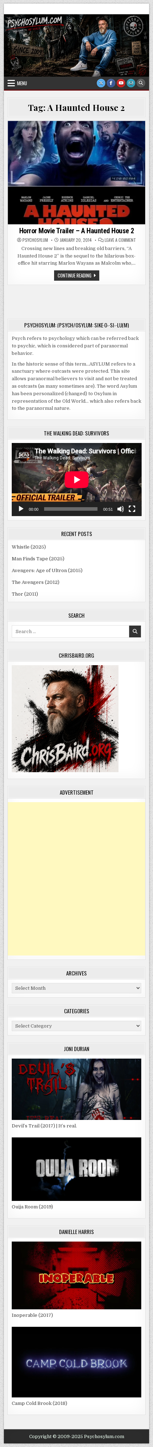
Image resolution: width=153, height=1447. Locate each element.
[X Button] (101, 83)
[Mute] (120, 509)
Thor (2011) (25, 594)
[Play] (21, 509)
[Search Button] (141, 83)
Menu (22, 83)
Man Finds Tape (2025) (38, 558)
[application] (77, 479)
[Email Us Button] (131, 83)
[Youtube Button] (121, 83)
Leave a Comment (120, 240)
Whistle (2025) (29, 547)
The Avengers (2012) (35, 582)
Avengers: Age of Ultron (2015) (47, 570)
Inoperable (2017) (32, 1315)
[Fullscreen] (132, 509)
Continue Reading (78, 276)
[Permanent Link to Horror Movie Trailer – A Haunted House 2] (77, 172)
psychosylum (35, 240)
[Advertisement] (76, 879)
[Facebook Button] (111, 83)
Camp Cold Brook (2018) (39, 1403)
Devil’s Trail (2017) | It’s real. (44, 1125)
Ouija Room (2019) (32, 1206)
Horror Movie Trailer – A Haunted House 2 (76, 230)
